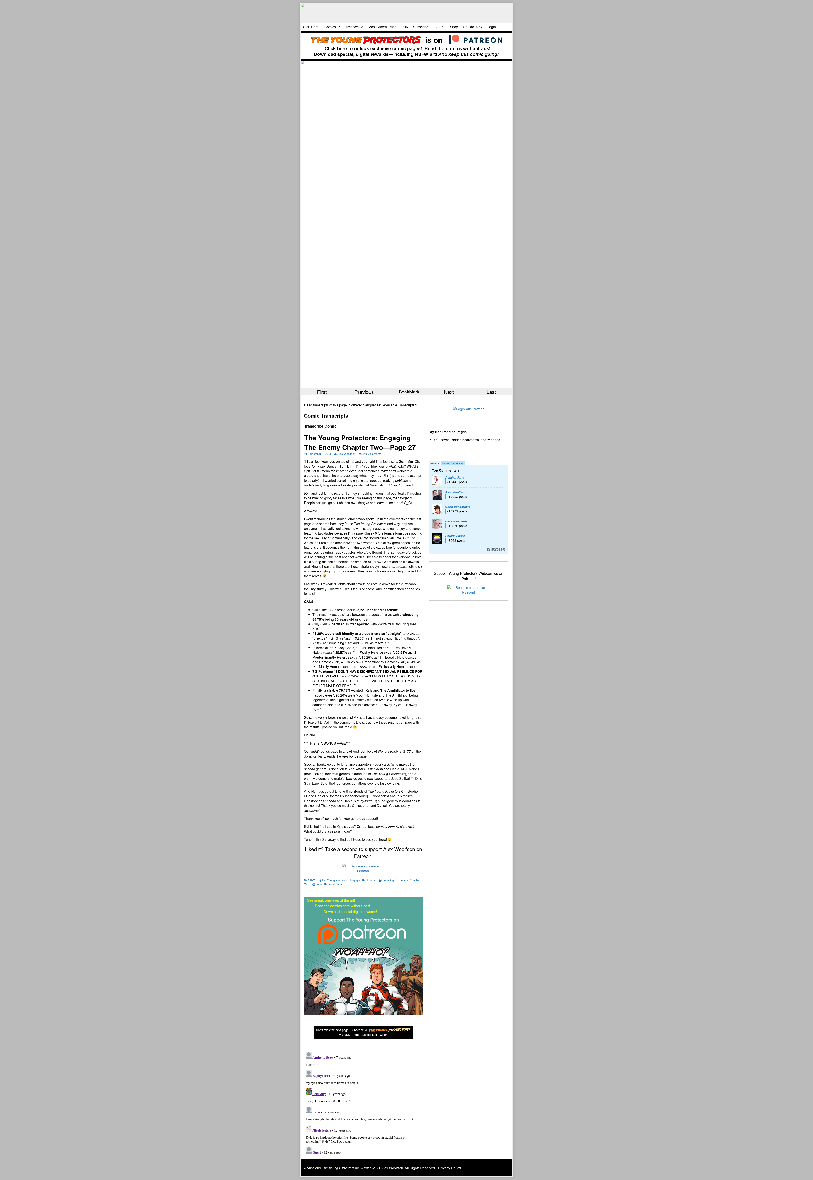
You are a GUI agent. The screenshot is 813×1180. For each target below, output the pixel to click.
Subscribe (420, 26)
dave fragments (456, 521)
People (434, 463)
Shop (454, 26)
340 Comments (371, 454)
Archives (352, 26)
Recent (446, 463)
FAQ (436, 26)
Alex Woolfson (346, 454)
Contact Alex (472, 26)
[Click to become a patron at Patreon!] (363, 868)
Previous (364, 391)
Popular (458, 463)
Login (491, 26)
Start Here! (311, 26)
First (322, 391)
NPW (311, 880)
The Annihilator (333, 884)
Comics (330, 26)
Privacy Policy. (450, 1167)
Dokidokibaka (455, 536)
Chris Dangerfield (457, 506)
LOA (405, 26)
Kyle (319, 884)
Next (449, 391)
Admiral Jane (454, 477)
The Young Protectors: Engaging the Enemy (349, 880)
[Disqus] (363, 1103)
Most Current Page (382, 26)
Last (491, 391)
